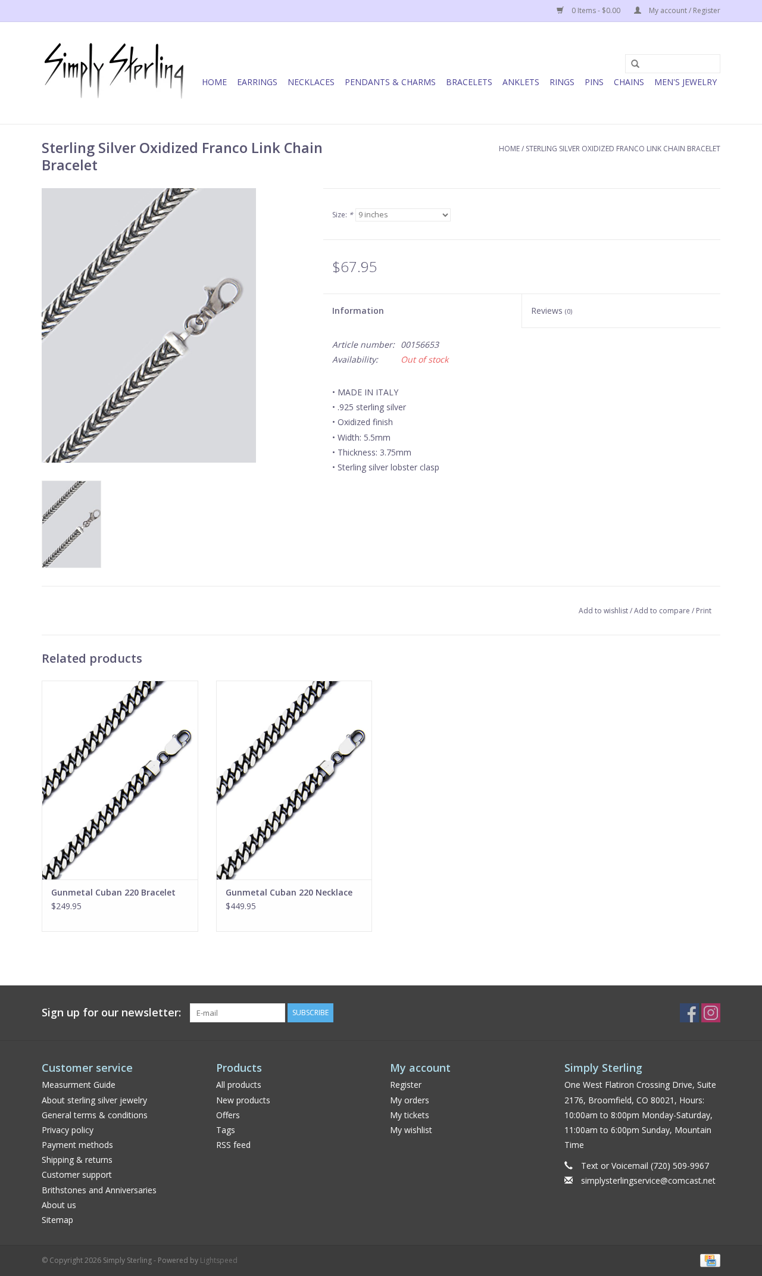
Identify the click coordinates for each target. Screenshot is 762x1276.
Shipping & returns (77, 1159)
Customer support (77, 1174)
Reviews (551, 310)
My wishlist (411, 1129)
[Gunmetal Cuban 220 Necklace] (294, 780)
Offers (228, 1115)
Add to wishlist (603, 611)
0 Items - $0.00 (596, 10)
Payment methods (77, 1144)
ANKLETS (520, 82)
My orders (409, 1100)
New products (243, 1100)
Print (703, 611)
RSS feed (233, 1144)
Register (405, 1084)
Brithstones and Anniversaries (99, 1190)
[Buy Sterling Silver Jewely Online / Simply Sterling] (115, 73)
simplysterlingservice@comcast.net (648, 1180)
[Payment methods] (708, 1260)
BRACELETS (469, 82)
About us (59, 1205)
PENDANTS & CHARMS (390, 82)
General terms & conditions (95, 1115)
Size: (342, 215)
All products (238, 1084)
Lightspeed (219, 1260)
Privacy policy (67, 1129)
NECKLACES (311, 82)
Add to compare (663, 611)
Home (214, 82)
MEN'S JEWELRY (685, 82)
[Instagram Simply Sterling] (710, 1012)
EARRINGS (257, 82)
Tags (225, 1129)
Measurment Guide (78, 1084)
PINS (594, 82)
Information (358, 310)
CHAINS (629, 82)
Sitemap (57, 1219)
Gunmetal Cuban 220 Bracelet (113, 892)
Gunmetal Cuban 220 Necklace (289, 892)
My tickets (409, 1115)
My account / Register (683, 10)
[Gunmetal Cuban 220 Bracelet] (120, 780)
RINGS (561, 82)
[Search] (631, 64)
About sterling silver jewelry (94, 1100)
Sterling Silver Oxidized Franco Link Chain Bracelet (623, 148)
